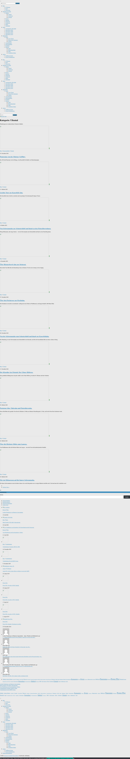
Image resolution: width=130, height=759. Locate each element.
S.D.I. (9, 681)
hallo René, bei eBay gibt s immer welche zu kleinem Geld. (15, 676)
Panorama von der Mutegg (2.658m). (13, 156)
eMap (9, 51)
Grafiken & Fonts (9, 55)
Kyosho (79, 679)
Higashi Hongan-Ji (48, 679)
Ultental (10, 14)
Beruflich (7, 45)
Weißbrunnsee (63, 681)
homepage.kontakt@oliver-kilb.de (11, 755)
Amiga (4, 54)
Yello (67, 681)
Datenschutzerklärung (7, 753)
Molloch (98, 679)
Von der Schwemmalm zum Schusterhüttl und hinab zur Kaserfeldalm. (24, 336)
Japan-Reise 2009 (9, 31)
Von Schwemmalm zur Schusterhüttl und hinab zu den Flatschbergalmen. (25, 228)
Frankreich (7, 23)
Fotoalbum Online (12, 53)
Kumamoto (74, 679)
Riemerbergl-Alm (5, 681)
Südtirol (7, 13)
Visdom (59, 681)
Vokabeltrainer (8, 43)
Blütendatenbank (11, 50)
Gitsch (39, 679)
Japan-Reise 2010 (9, 33)
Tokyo (48, 681)
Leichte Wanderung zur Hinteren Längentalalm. (13, 512)
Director (25, 679)
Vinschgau (10, 16)
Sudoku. (10, 41)
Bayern (6, 18)
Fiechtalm (28, 679)
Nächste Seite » (6, 487)
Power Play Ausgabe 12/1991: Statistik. (11, 614)
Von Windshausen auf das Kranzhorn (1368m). (13, 532)
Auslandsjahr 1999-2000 (10, 28)
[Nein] (73, 758)
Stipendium (21, 681)
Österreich (7, 21)
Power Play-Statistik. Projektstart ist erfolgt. (12, 624)
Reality (125, 679)
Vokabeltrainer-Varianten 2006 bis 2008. (11, 546)
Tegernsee (37, 681)
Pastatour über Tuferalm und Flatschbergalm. (16, 408)
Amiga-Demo (9, 679)
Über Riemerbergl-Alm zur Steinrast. (13, 264)
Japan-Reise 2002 (9, 30)
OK (47, 758)
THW (9, 48)
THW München (44, 681)
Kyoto (82, 679)
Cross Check (11, 38)
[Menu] (0, 698)
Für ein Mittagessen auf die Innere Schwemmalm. (17, 480)
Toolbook (51, 681)
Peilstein (108, 679)
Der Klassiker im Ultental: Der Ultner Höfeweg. (16, 372)
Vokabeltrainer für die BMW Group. (10, 561)
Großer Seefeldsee (43, 679)
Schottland (7, 26)
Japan (4, 27)
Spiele (6, 37)
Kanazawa (61, 679)
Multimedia (5, 35)
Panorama (103, 679)
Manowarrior (90, 679)
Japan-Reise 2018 (9, 34)
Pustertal (10, 17)
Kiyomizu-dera (68, 679)
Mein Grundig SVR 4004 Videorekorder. (11, 522)
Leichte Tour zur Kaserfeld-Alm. (11, 192)
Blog (4, 6)
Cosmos (17, 679)
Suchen (1, 494)
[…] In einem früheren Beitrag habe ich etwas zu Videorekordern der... (18, 666)
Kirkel (64, 679)
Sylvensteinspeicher (28, 681)
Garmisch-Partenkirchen (34, 679)
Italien (6, 24)
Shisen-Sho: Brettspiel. (13, 40)
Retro (6, 8)
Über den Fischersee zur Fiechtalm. (12, 300)
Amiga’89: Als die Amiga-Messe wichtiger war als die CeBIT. (16, 571)
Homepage (54, 679)
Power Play (7, 10)
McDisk (94, 679)
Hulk (56, 679)
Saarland (7, 20)
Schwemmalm (16, 681)
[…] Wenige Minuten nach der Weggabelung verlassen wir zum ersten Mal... (19, 637)
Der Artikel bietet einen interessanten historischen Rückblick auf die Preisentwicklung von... (22, 656)
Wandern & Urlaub (7, 11)
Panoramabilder (8, 44)
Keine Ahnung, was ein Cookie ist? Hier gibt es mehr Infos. (61, 758)
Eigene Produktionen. (10, 57)
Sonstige (7, 47)
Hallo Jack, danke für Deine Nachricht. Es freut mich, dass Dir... (16, 647)
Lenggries (86, 679)
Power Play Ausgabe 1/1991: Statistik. (11, 599)
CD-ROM (14, 679)
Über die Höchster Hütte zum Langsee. (13, 444)
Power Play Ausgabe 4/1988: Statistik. (11, 585)
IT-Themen (7, 7)
